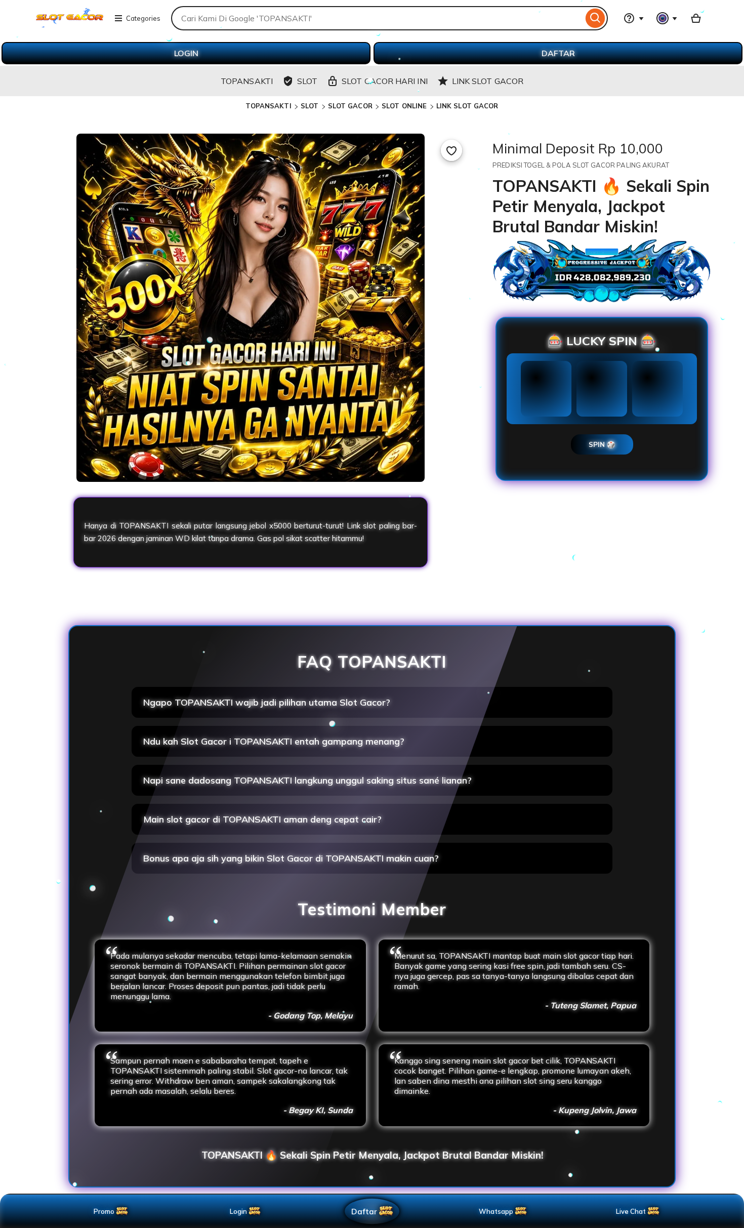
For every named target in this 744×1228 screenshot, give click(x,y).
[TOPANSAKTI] (69, 24)
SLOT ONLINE (404, 106)
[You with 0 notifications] (667, 18)
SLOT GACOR (350, 106)
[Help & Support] (633, 18)
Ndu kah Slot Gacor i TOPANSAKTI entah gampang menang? (273, 741)
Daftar (364, 1211)
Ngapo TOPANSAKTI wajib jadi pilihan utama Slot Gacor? (266, 702)
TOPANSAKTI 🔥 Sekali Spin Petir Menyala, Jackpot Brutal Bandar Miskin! (372, 1155)
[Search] (595, 18)
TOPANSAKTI (268, 106)
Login (238, 1211)
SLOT (310, 106)
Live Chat (631, 1211)
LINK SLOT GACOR (467, 106)
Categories (143, 18)
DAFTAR (558, 53)
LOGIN (186, 53)
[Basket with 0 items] (696, 18)
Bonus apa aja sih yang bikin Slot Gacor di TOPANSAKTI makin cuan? (291, 858)
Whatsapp (497, 1211)
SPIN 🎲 (602, 444)
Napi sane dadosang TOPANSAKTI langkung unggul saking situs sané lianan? (307, 780)
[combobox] (377, 18)
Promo (104, 1211)
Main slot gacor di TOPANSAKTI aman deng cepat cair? (262, 819)
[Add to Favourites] (451, 150)
